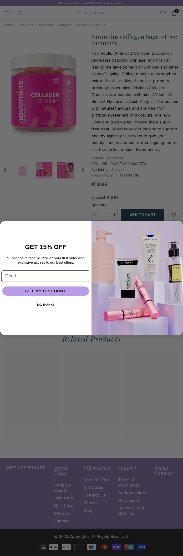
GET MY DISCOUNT (45, 291)
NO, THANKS (45, 304)
